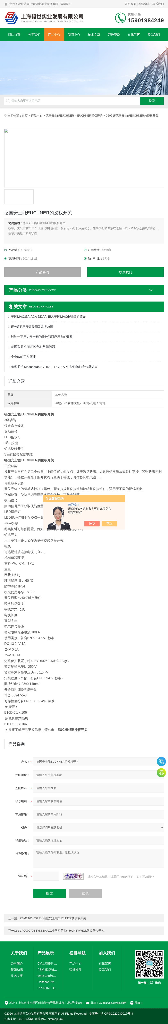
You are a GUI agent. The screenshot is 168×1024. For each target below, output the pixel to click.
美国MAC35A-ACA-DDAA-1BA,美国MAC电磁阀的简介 (48, 316)
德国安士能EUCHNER (60, 115)
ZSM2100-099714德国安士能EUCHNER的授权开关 (53, 918)
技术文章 (94, 34)
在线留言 (144, 4)
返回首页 (130, 4)
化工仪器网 (26, 1019)
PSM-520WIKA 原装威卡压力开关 (48, 969)
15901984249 (161, 761)
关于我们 (34, 34)
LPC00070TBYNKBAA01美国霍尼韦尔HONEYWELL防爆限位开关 (62, 930)
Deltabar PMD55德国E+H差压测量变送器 (48, 982)
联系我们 (158, 4)
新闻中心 (74, 34)
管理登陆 (40, 1019)
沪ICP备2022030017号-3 (117, 1013)
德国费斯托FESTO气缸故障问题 (33, 346)
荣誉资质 (114, 34)
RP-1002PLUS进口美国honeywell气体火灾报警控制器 (48, 988)
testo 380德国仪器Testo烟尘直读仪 (48, 976)
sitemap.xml (55, 1019)
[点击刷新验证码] (73, 876)
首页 (25, 115)
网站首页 (14, 34)
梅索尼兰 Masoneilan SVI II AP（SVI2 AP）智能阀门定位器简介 (54, 367)
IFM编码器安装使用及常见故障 (32, 326)
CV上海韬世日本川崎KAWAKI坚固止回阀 (48, 963)
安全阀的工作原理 (23, 356)
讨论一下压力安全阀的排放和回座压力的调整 (42, 336)
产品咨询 (42, 272)
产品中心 (54, 34)
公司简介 (17, 963)
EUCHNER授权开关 (90, 115)
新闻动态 (17, 969)
